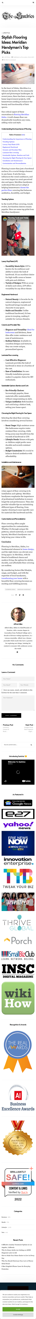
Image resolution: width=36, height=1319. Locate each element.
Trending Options (8, 142)
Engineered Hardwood (10, 147)
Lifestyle (6, 33)
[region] (18, 1304)
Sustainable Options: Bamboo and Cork (16, 155)
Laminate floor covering (11, 153)
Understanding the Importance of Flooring (17, 139)
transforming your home (12, 578)
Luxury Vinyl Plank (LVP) (11, 144)
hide (23, 135)
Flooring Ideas (10, 589)
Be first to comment (9, 60)
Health (4, 1222)
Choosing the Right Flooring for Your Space (17, 158)
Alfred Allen (18, 624)
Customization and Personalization (14, 163)
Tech (3, 1232)
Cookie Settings (18, 1315)
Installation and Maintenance (13, 161)
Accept (18, 1309)
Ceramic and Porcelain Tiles (12, 150)
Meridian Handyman (24, 589)
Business (4, 1217)
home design (28, 549)
